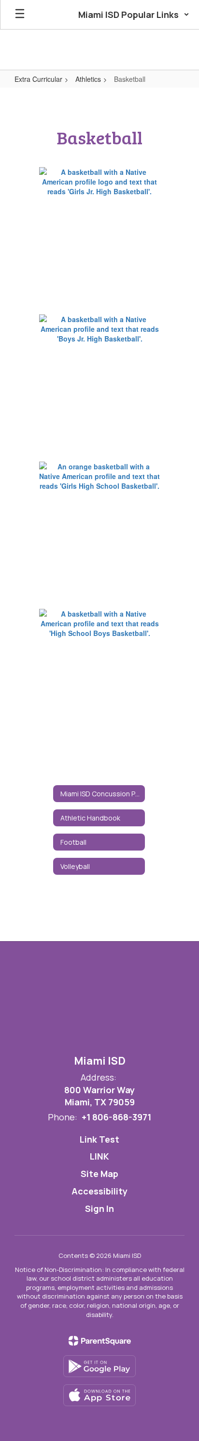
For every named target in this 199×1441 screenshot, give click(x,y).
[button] (134, 14)
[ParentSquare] (99, 1340)
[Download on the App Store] (99, 1395)
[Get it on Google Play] (99, 1366)
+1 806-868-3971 (116, 1117)
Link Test (99, 1139)
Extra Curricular (38, 79)
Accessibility (99, 1191)
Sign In (99, 1208)
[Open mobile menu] (19, 14)
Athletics (88, 79)
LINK (99, 1156)
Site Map (99, 1173)
